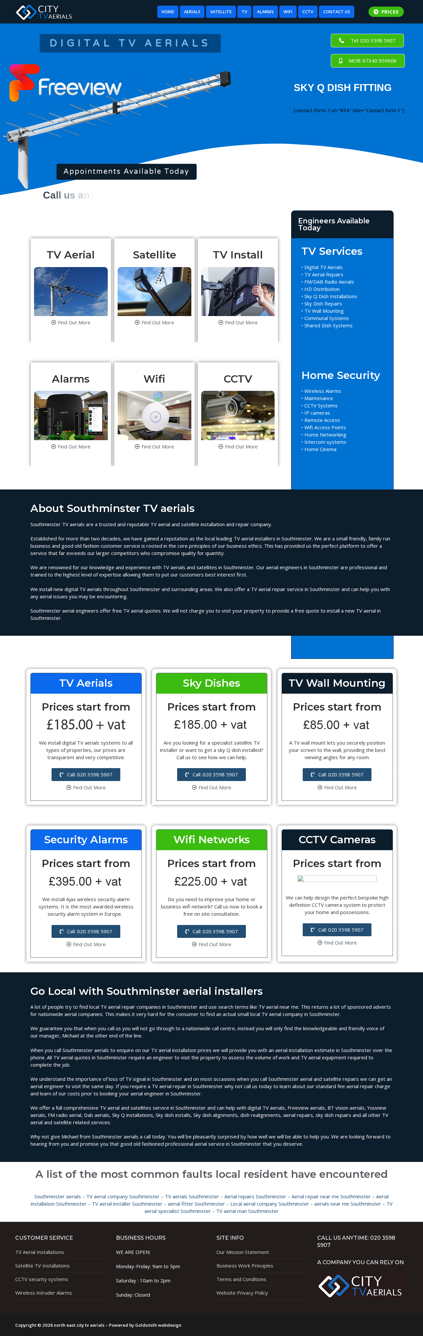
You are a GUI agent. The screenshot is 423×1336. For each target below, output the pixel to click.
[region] (126, 109)
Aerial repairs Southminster (255, 1196)
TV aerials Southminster (192, 1196)
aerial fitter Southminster (196, 1203)
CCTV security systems (41, 1279)
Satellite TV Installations (42, 1265)
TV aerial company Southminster (123, 1196)
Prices (389, 11)
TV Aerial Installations (39, 1252)
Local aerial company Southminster (269, 1203)
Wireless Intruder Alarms (43, 1292)
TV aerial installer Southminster (127, 1203)
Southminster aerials (57, 1196)
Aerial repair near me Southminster (331, 1196)
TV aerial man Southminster (247, 1211)
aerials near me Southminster (347, 1203)
